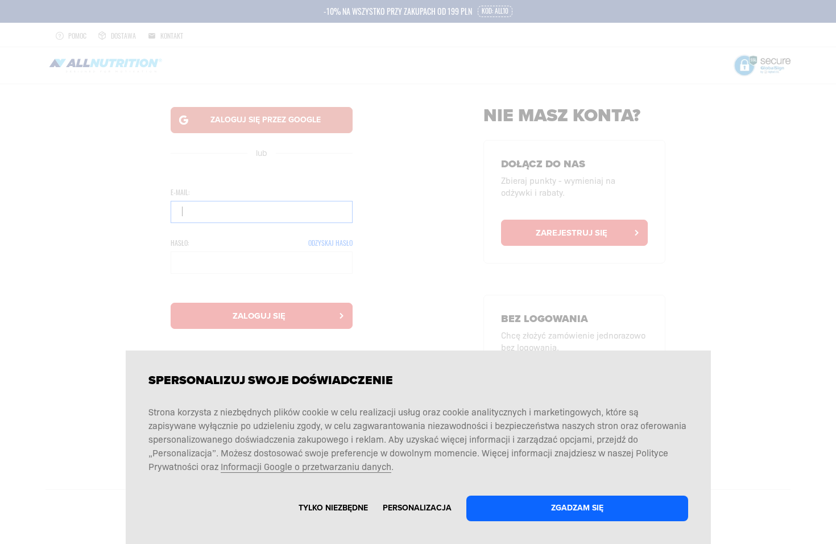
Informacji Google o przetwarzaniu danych (306, 466)
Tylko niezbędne (333, 508)
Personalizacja (417, 508)
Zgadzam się (577, 508)
